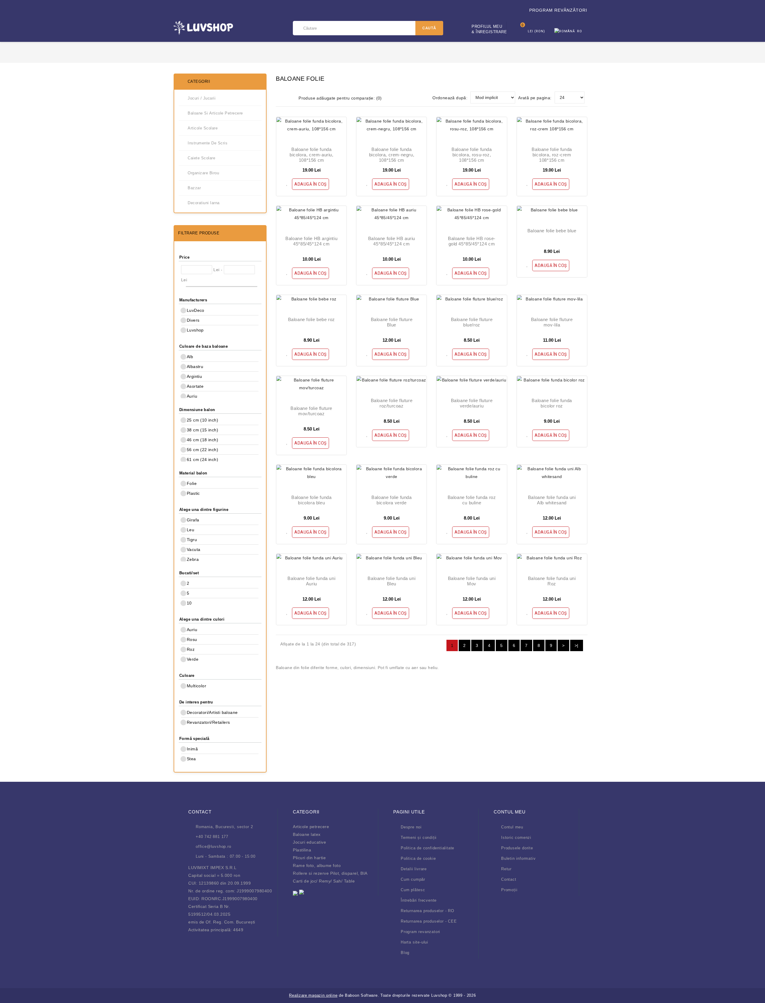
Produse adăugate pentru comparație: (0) (340, 98)
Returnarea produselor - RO (427, 911)
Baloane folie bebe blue (551, 230)
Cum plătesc (413, 890)
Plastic (193, 493)
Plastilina (302, 850)
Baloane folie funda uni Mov (472, 581)
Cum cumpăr (413, 879)
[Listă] (289, 98)
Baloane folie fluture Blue (392, 322)
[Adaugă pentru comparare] (334, 182)
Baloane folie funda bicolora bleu (311, 500)
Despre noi (411, 827)
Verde (192, 659)
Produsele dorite (517, 848)
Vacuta (193, 549)
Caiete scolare (201, 158)
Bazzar (194, 188)
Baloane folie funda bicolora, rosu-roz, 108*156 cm (472, 155)
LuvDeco (195, 310)
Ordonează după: (449, 97)
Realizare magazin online (313, 995)
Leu (190, 529)
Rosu (192, 639)
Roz (191, 649)
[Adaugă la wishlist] (287, 182)
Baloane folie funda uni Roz (552, 581)
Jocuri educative (309, 842)
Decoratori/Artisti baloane (212, 712)
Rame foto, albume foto (317, 865)
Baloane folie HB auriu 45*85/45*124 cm (391, 241)
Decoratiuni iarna (204, 203)
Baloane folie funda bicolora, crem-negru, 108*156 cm (391, 155)
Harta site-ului (414, 942)
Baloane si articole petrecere (215, 113)
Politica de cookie (418, 858)
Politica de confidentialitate (427, 848)
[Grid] (279, 98)
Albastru (195, 366)
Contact (508, 879)
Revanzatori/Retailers (208, 722)
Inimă (192, 748)
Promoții (509, 890)
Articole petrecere (311, 826)
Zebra (193, 559)
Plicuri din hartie (309, 857)
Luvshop (195, 330)
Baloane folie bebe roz (311, 319)
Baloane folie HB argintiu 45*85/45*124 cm (311, 241)
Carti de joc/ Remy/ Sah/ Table (324, 881)
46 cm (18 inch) (202, 439)
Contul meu (512, 827)
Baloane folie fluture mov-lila (552, 322)
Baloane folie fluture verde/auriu (472, 403)
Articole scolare (203, 128)
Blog (405, 952)
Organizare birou (203, 173)
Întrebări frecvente (419, 900)
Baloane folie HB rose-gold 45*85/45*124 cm (471, 241)
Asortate (195, 386)
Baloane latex (307, 834)
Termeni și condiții (419, 837)
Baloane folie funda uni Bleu (391, 581)
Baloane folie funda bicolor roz (552, 403)
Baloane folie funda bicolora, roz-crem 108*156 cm (552, 155)
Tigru (192, 539)
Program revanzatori (420, 931)
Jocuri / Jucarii (201, 98)
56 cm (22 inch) (202, 449)
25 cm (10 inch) (202, 420)
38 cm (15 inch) (202, 430)
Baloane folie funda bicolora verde (391, 500)
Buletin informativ (518, 858)
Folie (192, 483)
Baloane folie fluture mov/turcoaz (311, 411)
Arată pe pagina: (534, 97)
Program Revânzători (558, 10)
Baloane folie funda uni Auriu (311, 581)
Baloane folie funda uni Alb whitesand (552, 500)
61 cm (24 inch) (202, 459)
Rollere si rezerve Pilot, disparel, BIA (330, 873)
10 (189, 603)
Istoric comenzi (516, 837)
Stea (191, 758)
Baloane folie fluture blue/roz (472, 322)
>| (577, 645)
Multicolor (196, 685)
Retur (506, 869)
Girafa (193, 519)
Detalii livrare (414, 869)
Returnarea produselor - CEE (429, 921)
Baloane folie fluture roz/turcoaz (392, 403)
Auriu (192, 396)
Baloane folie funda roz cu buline (472, 500)
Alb (190, 356)
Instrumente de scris (207, 143)
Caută (429, 28)
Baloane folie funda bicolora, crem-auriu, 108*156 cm (311, 155)
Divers (193, 320)
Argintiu (194, 376)
